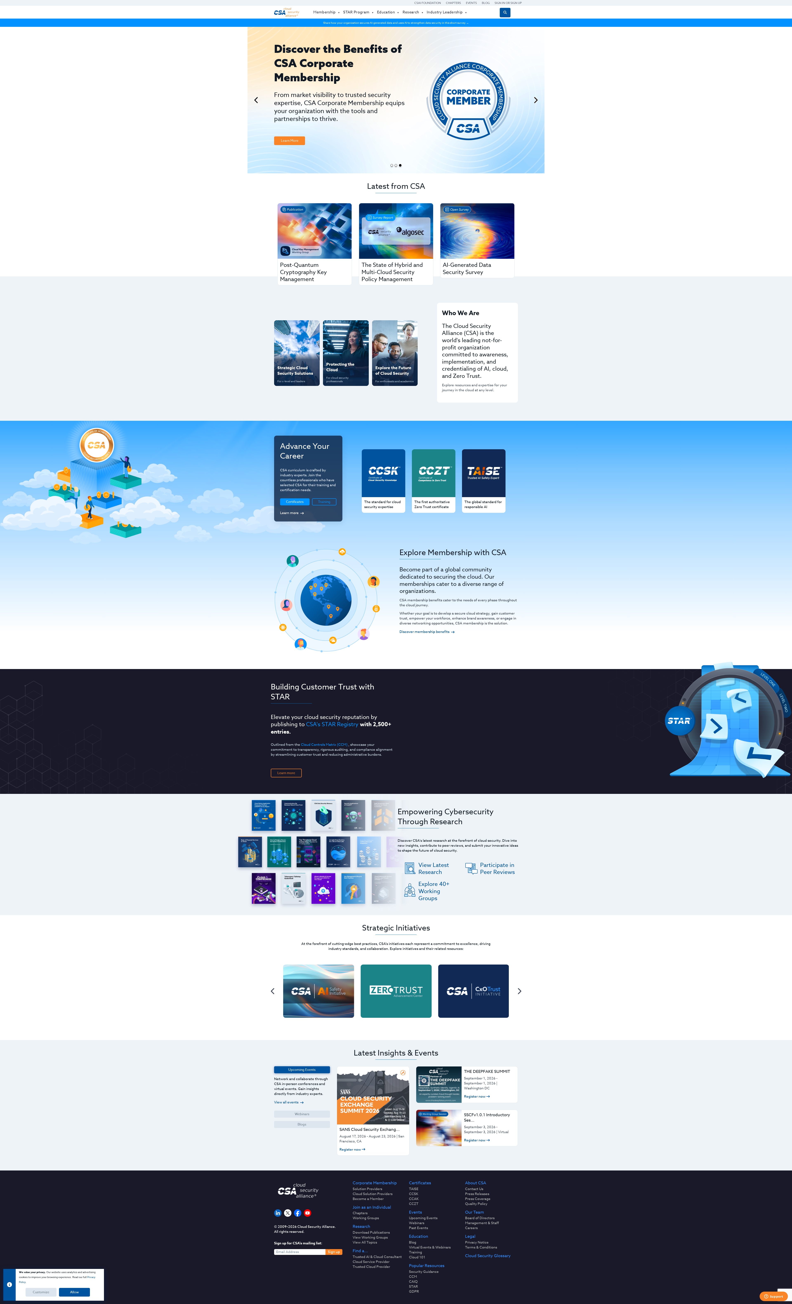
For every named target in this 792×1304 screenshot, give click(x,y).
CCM (413, 1276)
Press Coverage (477, 1198)
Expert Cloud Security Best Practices (343, 354)
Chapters (453, 3)
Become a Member (368, 1198)
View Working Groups (370, 1237)
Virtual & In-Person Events (390, 341)
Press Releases (477, 1194)
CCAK (414, 1198)
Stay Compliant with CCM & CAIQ (342, 328)
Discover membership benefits (424, 631)
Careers (471, 1228)
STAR (413, 1286)
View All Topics (365, 1242)
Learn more (289, 512)
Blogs (302, 1124)
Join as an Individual (372, 1207)
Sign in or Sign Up (508, 3)
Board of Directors (480, 1218)
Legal (470, 1236)
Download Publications (371, 1232)
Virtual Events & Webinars (430, 1247)
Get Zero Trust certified (289, 354)
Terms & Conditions (481, 1247)
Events (471, 3)
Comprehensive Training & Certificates (394, 328)
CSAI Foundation (427, 3)
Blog (486, 3)
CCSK (413, 1194)
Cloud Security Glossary (488, 1256)
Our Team (474, 1212)
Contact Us (474, 1189)
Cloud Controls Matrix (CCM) (324, 744)
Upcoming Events (423, 1218)
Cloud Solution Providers (372, 1194)
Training (324, 501)
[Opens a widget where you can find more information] (773, 1297)
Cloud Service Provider (371, 1261)
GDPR (414, 1291)
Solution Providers (367, 1189)
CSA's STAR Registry (332, 724)
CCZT (413, 1203)
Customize (41, 1292)
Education (418, 1236)
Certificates (420, 1183)
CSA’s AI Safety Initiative (289, 341)
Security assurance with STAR (296, 328)
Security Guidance (424, 1271)
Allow (74, 1292)
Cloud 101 (417, 1257)
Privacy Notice (477, 1242)
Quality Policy (476, 1203)
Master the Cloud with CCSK (344, 341)
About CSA (475, 1183)
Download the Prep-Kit (295, 110)
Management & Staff (482, 1223)
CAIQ (413, 1281)
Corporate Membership (375, 1183)
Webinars (302, 1114)
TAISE (413, 1189)
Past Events (418, 1228)
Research (361, 1226)
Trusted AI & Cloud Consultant (377, 1256)
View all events (286, 1102)
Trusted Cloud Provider (371, 1266)
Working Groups (366, 1218)
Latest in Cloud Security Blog (394, 354)
